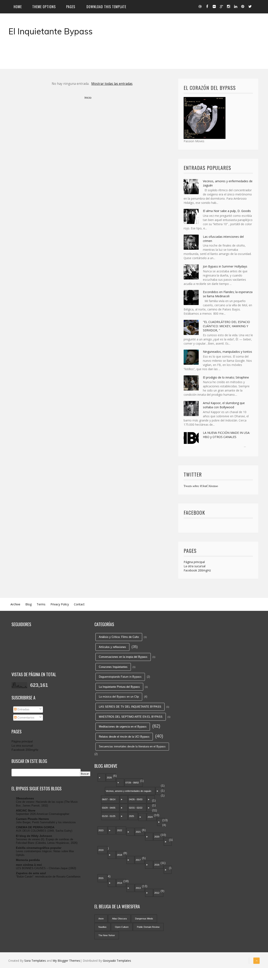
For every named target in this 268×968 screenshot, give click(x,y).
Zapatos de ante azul (31, 873)
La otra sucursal (194, 566)
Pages (70, 6)
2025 (131, 816)
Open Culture (122, 927)
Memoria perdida (28, 860)
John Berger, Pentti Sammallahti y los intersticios (46, 822)
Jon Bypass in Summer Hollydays (225, 266)
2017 (138, 860)
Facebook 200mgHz (197, 570)
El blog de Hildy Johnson (34, 835)
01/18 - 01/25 (108, 816)
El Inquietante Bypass (50, 31)
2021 (138, 832)
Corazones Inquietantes (113, 666)
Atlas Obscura (119, 918)
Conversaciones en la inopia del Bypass (123, 656)
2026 (109, 777)
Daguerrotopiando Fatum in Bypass (120, 676)
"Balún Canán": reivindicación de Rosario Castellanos (48, 876)
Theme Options (44, 6)
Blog (28, 604)
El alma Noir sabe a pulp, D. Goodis (227, 211)
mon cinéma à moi (29, 864)
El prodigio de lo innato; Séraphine (226, 377)
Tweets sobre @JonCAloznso (201, 486)
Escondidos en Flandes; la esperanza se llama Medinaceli (228, 294)
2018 (119, 855)
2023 (100, 830)
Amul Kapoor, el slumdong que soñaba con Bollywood (224, 405)
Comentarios (25, 717)
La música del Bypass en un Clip (119, 696)
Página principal (194, 562)
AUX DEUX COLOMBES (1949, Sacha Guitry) (44, 830)
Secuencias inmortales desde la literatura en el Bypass (132, 746)
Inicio (87, 98)
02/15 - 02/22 (135, 807)
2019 (100, 850)
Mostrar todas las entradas (112, 83)
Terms (41, 604)
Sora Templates (35, 961)
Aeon (101, 918)
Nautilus (102, 927)
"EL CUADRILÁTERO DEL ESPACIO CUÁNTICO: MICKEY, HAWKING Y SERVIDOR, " (226, 326)
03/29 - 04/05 (108, 807)
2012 (156, 893)
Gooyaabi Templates (117, 961)
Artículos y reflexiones (112, 647)
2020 (156, 836)
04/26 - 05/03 (135, 799)
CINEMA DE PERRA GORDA (35, 827)
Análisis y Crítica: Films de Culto (119, 636)
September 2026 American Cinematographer (42, 813)
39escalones (25, 798)
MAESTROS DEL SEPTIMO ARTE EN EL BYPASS (130, 716)
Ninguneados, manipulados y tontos (227, 352)
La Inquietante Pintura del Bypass (119, 686)
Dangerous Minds (144, 918)
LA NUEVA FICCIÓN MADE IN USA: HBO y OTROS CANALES (226, 435)
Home (18, 6)
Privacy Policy (59, 604)
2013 (138, 888)
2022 (119, 830)
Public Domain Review (148, 927)
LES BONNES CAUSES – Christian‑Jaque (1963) (46, 868)
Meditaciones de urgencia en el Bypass (123, 726)
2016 (156, 864)
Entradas (23, 709)
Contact (79, 604)
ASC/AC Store (25, 810)
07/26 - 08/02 (132, 782)
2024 (150, 817)
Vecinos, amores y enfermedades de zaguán (128, 791)
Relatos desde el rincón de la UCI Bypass (124, 736)
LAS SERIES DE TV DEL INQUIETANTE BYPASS (130, 706)
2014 (119, 883)
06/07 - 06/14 (108, 799)
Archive (15, 604)
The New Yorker (106, 935)
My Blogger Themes (66, 961)
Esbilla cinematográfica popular (38, 847)
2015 (100, 878)
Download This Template (106, 6)
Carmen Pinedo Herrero (32, 819)
